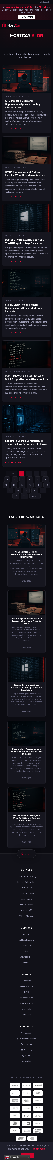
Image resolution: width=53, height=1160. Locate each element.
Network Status (26, 986)
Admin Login (44, 2)
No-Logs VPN (26, 910)
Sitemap (26, 962)
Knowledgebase (27, 957)
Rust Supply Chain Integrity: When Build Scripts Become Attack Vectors (26, 818)
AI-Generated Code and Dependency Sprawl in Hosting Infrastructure (23, 104)
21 (43, 490)
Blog (27, 951)
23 (24, 496)
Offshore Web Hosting (26, 876)
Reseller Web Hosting (26, 882)
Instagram (27, 1044)
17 (10, 490)
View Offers (27, 17)
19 (26, 490)
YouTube (27, 1050)
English (14, 1157)
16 (47, 485)
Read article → (13, 129)
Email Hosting (26, 899)
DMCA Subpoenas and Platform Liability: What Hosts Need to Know (26, 621)
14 (30, 485)
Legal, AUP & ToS (26, 1003)
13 (22, 485)
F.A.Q (26, 992)
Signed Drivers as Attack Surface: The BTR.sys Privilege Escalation (26, 687)
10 (45, 479)
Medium (27, 1061)
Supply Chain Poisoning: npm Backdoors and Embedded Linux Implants (24, 308)
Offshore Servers (26, 893)
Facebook (27, 1033)
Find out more (38, 1148)
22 (16, 496)
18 (18, 490)
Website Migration (26, 916)
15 (38, 485)
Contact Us (26, 1015)
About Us (26, 934)
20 (35, 490)
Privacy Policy (26, 998)
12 (14, 485)
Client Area (26, 981)
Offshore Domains (27, 905)
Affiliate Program (26, 940)
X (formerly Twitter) (27, 1039)
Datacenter (26, 946)
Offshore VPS (26, 888)
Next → (35, 496)
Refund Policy (26, 1009)
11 (6, 485)
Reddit (27, 1055)
